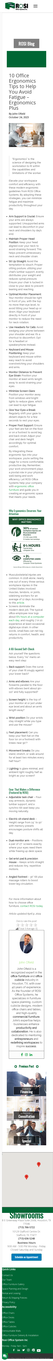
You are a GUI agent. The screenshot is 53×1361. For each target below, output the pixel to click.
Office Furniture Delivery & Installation (20, 1335)
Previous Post (26, 1066)
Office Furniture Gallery (13, 1284)
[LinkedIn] (18, 1351)
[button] (39, 1164)
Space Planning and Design (15, 1288)
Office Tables (8, 1321)
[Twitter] (23, 1351)
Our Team (7, 1279)
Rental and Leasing (11, 1293)
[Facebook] (22, 1054)
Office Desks (8, 1317)
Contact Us (7, 1275)
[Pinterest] (33, 1351)
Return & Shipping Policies (14, 1297)
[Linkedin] (30, 1054)
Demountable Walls (11, 1330)
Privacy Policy (8, 1302)
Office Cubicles (9, 1326)
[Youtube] (39, 1351)
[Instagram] (26, 1054)
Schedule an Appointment (26, 1257)
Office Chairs (8, 1312)
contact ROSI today (31, 906)
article (20, 602)
